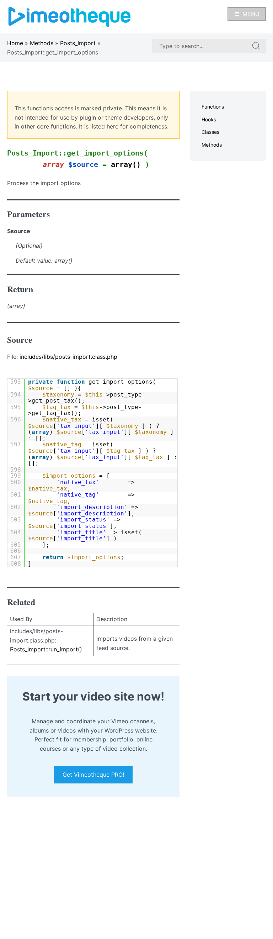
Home (15, 43)
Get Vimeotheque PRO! (93, 774)
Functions (213, 107)
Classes (210, 132)
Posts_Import (78, 43)
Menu (250, 13)
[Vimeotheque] (69, 16)
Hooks (209, 119)
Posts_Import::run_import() (46, 649)
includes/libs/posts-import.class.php (68, 356)
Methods (41, 43)
